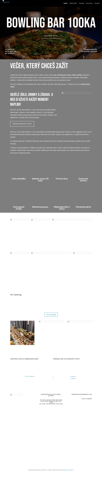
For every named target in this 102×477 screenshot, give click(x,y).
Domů (65, 3)
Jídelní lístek (73, 3)
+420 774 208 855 (86, 399)
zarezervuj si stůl (51, 35)
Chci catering (51, 315)
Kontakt (97, 3)
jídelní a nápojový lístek (22, 123)
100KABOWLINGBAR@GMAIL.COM (81, 394)
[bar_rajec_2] (77, 93)
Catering (81, 3)
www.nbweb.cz (69, 470)
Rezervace (89, 3)
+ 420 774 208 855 (29, 376)
